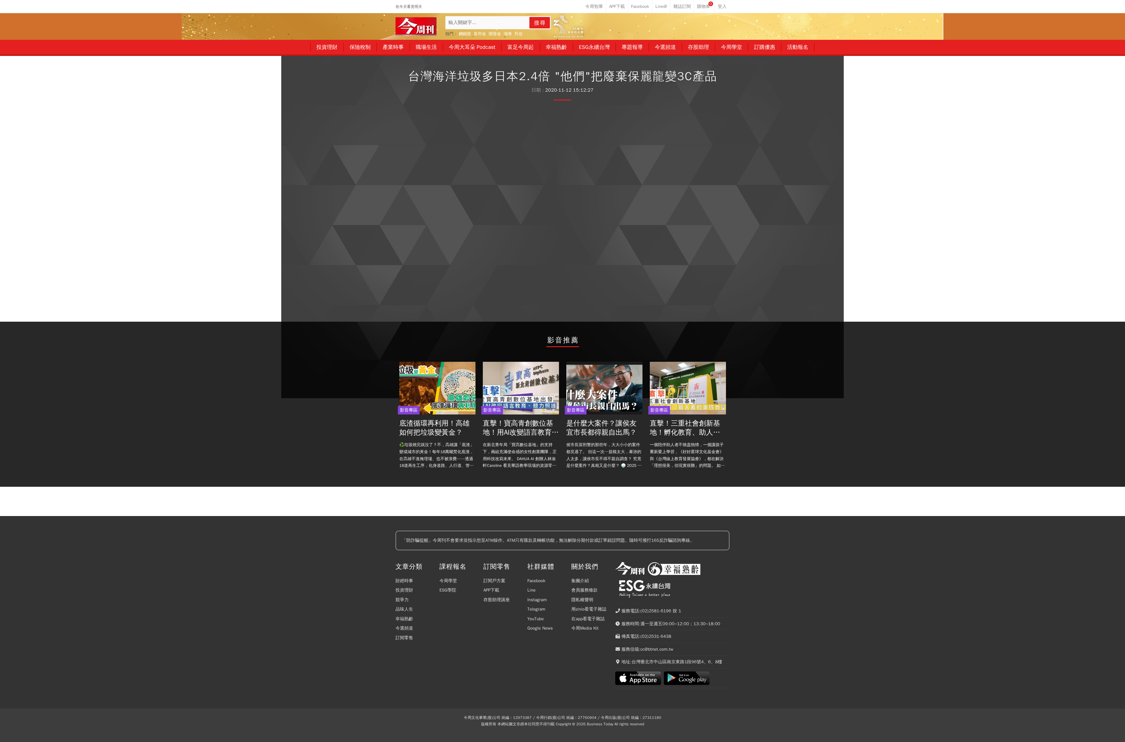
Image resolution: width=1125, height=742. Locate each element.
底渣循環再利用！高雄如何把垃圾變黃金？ (434, 428)
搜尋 (540, 23)
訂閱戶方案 (494, 580)
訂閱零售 (404, 637)
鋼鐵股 (465, 33)
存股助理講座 (496, 599)
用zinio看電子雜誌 (588, 609)
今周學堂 (448, 580)
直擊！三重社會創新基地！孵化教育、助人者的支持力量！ (685, 428)
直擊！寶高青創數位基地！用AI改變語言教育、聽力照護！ (521, 428)
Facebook (536, 580)
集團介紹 (580, 580)
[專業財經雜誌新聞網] (416, 26)
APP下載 (491, 590)
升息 (518, 33)
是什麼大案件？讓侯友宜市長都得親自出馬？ (601, 428)
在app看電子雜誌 (588, 618)
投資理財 (404, 590)
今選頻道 (404, 628)
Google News (540, 628)
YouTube (535, 618)
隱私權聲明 (582, 599)
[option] (437, 417)
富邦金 (480, 33)
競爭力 (402, 599)
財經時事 (404, 580)
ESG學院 (447, 590)
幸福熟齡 (404, 618)
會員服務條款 (584, 590)
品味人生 (404, 609)
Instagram (537, 599)
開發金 (495, 33)
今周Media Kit (585, 628)
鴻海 (508, 33)
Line (531, 590)
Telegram (536, 609)
